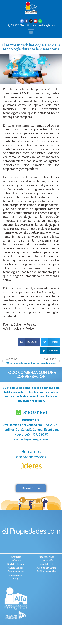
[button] (31, 32)
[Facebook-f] (26, 21)
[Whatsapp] (40, 21)
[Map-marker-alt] (22, 21)
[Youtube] (36, 21)
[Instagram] (31, 21)
